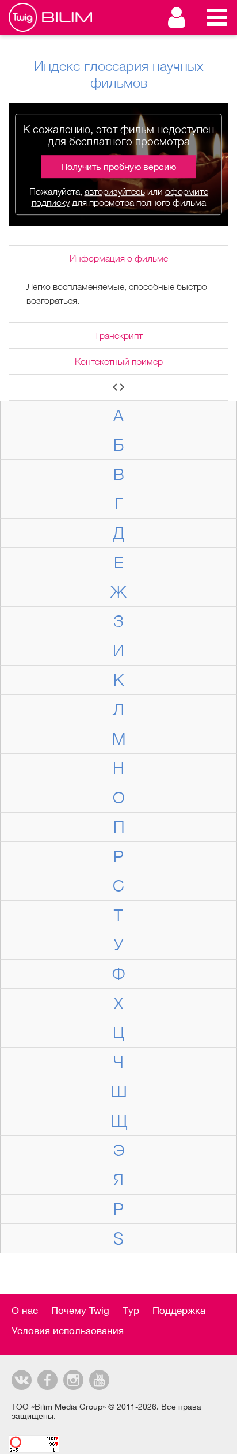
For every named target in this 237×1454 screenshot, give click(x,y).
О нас (25, 1310)
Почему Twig (80, 1310)
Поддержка (178, 1310)
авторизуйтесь (115, 191)
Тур (131, 1310)
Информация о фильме (119, 258)
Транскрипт (118, 335)
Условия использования (68, 1330)
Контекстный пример (119, 361)
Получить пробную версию (118, 166)
